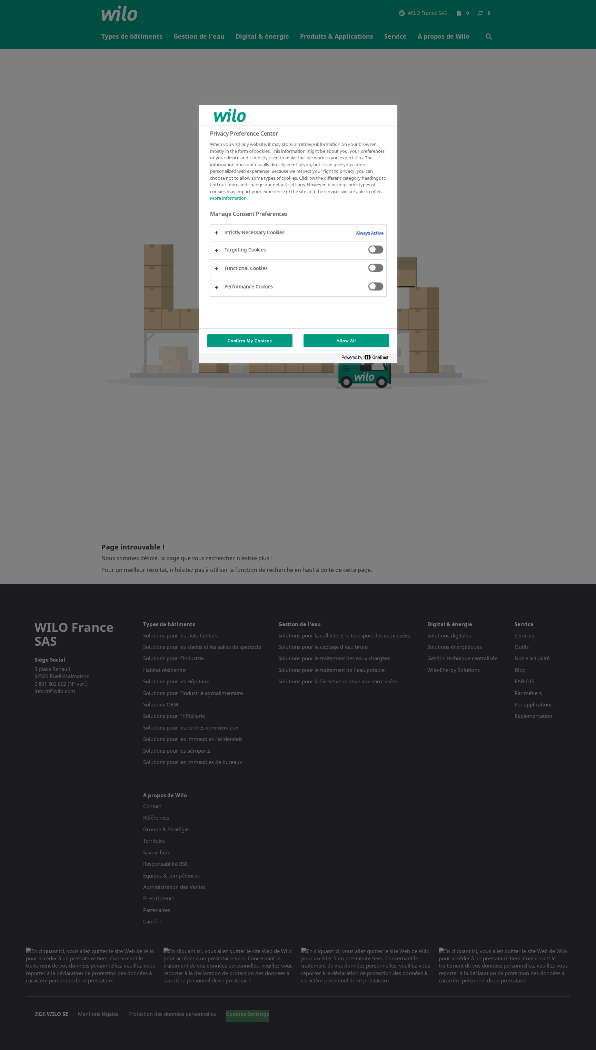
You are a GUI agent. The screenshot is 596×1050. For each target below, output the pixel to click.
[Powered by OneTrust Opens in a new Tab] (367, 359)
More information (228, 198)
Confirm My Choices (250, 341)
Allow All (346, 341)
